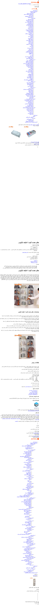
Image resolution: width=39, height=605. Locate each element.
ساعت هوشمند (30, 17)
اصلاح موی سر (30, 67)
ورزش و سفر (32, 87)
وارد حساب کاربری (28, 386)
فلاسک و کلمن (30, 31)
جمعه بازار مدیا (34, 391)
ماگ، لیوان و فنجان (29, 30)
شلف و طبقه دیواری (29, 40)
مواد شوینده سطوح (25, 489)
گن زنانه (25, 532)
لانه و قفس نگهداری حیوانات (24, 495)
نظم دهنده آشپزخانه (27, 457)
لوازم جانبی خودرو (30, 108)
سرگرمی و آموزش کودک (28, 99)
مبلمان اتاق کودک (30, 105)
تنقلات (34, 116)
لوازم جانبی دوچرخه (29, 95)
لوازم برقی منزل (30, 483)
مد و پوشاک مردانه (30, 82)
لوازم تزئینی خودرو (30, 109)
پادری (30, 482)
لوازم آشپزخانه (30, 19)
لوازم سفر (37, 419)
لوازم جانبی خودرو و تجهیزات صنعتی (29, 107)
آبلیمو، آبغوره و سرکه (27, 571)
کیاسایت (16, 421)
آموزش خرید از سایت (33, 392)
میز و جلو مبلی (30, 38)
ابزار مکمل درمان (30, 77)
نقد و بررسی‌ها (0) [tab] (34, 262)
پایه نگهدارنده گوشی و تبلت (28, 14)
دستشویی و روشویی (29, 44)
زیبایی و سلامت (32, 59)
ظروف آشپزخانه (28, 455)
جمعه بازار (37, 414)
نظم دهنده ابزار (30, 113)
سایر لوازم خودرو (30, 110)
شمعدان (31, 37)
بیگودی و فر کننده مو (29, 64)
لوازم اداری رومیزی (25, 546)
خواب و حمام (30, 43)
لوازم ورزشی (30, 88)
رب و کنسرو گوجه (30, 119)
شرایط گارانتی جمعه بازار (32, 394)
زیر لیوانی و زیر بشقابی (29, 33)
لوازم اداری (29, 545)
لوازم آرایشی (31, 69)
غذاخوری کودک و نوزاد (29, 106)
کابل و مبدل (31, 15)
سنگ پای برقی (26, 513)
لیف (28, 480)
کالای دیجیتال (33, 12)
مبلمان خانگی (30, 39)
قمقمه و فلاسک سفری (29, 94)
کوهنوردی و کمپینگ (29, 93)
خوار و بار (33, 118)
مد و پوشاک (33, 81)
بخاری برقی (29, 484)
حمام (32, 45)
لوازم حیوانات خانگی (29, 58)
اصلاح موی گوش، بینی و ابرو (28, 63)
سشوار (32, 68)
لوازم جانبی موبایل (30, 13)
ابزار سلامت (31, 75)
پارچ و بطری (31, 32)
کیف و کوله (31, 92)
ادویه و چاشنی (30, 120)
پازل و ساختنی (30, 101)
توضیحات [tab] (35, 260)
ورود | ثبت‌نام (37, 6)
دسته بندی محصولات (33, 11)
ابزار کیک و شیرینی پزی (29, 22)
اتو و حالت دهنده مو (29, 65)
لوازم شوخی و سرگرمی (29, 103)
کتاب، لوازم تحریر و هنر (31, 543)
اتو (32, 54)
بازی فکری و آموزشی (29, 100)
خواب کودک (31, 104)
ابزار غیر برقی (30, 111)
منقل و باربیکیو (30, 27)
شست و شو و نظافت (29, 51)
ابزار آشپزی (31, 26)
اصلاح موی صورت (30, 66)
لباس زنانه (31, 85)
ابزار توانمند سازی (30, 76)
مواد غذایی (35, 115)
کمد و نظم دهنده (30, 50)
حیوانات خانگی (30, 57)
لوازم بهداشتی (30, 517)
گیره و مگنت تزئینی (25, 470)
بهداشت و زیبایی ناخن (29, 71)
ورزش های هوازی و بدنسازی (28, 89)
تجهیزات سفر (30, 90)
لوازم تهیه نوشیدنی (30, 21)
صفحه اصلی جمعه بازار (33, 390)
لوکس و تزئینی (30, 36)
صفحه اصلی (35, 10)
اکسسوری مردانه (30, 83)
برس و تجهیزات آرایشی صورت (24, 509)
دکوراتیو (31, 35)
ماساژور (31, 78)
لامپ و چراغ (31, 42)
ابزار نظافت (31, 53)
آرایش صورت (30, 70)
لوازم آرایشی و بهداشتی (6, 418)
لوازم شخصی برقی (29, 60)
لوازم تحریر (31, 544)
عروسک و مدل (30, 102)
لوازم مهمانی (31, 34)
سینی (28, 463)
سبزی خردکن (28, 485)
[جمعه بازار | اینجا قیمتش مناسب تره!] (34, 9)
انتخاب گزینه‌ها (36, 143)
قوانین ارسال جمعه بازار (33, 393)
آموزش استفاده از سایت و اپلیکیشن (31, 572)
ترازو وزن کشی (30, 80)
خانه (38, 124)
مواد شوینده (31, 52)
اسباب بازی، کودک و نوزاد (30, 547)
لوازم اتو (31, 55)
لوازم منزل (33, 18)
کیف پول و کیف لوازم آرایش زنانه (23, 534)
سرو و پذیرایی (30, 28)
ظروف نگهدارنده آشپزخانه (24, 456)
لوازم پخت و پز (30, 25)
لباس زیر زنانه (26, 531)
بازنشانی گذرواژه (36, 436)
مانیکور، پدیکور (26, 511)
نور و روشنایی (30, 41)
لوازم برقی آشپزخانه (29, 20)
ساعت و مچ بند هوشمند (29, 16)
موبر (28, 519)
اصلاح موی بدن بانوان (29, 62)
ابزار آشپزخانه (28, 454)
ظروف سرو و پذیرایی (29, 29)
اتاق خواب (31, 46)
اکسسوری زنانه (30, 86)
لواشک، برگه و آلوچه (29, 117)
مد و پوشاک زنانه (30, 84)
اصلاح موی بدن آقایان (29, 61)
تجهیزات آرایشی (28, 512)
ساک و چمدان (30, 91)
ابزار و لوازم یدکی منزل (29, 56)
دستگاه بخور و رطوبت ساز (28, 79)
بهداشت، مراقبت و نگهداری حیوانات (23, 496)
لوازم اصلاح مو (30, 74)
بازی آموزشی (26, 550)
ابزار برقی (31, 114)
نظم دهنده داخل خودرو (25, 560)
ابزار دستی (31, 112)
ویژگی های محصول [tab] (33, 261)
